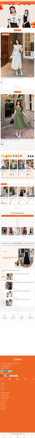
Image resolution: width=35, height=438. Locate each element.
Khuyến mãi (3, 389)
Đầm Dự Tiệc (3, 406)
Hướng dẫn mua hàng (5, 394)
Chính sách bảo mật (4, 398)
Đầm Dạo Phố (3, 408)
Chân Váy (2, 409)
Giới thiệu (2, 386)
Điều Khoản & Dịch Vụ (5, 395)
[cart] (33, 2)
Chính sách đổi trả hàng (5, 397)
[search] (31, 2)
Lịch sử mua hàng (4, 400)
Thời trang (2, 387)
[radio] (1, 82)
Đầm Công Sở (3, 403)
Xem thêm (17, 86)
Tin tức (2, 390)
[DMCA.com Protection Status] (10, 371)
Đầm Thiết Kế (3, 405)
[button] (1, 169)
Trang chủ (2, 384)
